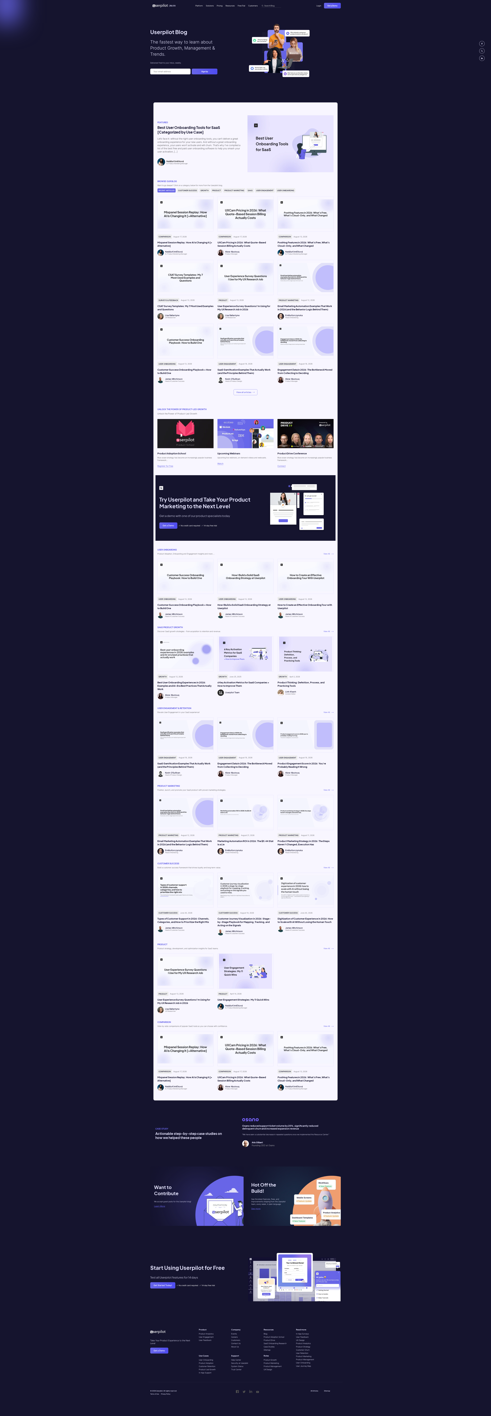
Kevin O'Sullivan (232, 379)
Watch (220, 463)
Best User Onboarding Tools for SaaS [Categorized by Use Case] (188, 129)
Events (234, 1334)
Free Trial (241, 5)
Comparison (165, 237)
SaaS (250, 190)
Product (216, 190)
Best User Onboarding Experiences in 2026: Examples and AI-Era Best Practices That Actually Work (184, 686)
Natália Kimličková (174, 251)
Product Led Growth (207, 1369)
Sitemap (267, 1350)
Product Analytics (206, 1334)
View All (327, 554)
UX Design (268, 1369)
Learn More (159, 1206)
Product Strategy (303, 1346)
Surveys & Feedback (168, 300)
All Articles (314, 1391)
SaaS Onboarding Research (275, 1343)
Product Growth (270, 1360)
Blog (265, 1334)
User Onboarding (285, 190)
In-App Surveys (302, 1334)
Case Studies (269, 1346)
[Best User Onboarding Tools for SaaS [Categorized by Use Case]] (290, 172)
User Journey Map (303, 1366)
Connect (281, 466)
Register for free (165, 466)
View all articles (243, 392)
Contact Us (236, 1343)
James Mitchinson (174, 379)
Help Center (236, 1360)
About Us (235, 1346)
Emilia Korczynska (294, 315)
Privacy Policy (165, 1394)
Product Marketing (234, 190)
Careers (234, 1337)
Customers (253, 5)
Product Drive (269, 1340)
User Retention (302, 1353)
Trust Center (236, 1369)
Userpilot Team (232, 692)
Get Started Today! (163, 1285)
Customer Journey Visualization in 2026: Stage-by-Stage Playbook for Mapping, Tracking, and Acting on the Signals (244, 922)
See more (255, 1208)
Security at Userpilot (239, 1363)
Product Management (273, 1366)
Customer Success (187, 190)
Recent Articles (167, 190)
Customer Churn (303, 1350)
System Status (237, 1366)
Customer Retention (207, 1366)
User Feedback (205, 1340)
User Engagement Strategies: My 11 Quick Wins (243, 999)
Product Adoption (206, 1363)
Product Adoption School (274, 1337)
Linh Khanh (290, 691)
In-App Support (205, 1373)
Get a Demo (332, 5)
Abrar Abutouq (232, 251)
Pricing (219, 5)
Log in (318, 5)
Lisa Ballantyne (172, 315)
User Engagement (265, 190)
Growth (204, 190)
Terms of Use (154, 1394)
